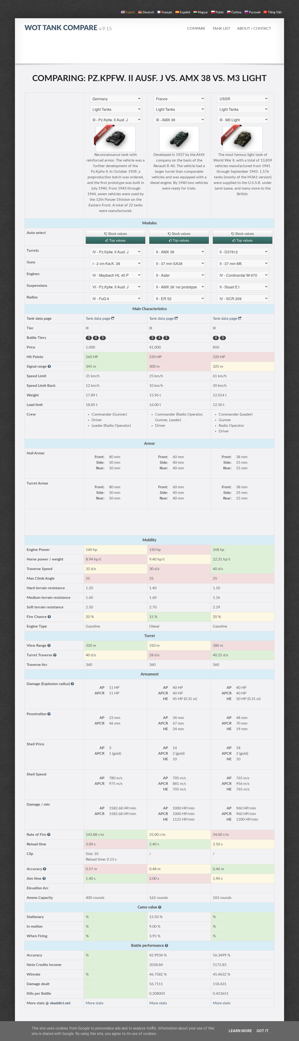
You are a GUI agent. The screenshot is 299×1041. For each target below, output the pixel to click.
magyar (203, 12)
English (130, 12)
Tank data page (98, 318)
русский (254, 12)
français (167, 12)
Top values (116, 240)
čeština (236, 12)
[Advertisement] (149, 50)
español (185, 12)
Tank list (221, 28)
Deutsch (148, 12)
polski (220, 12)
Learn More (240, 1031)
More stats (94, 1003)
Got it (262, 1031)
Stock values (117, 233)
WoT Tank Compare (68, 28)
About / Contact (254, 28)
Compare (196, 28)
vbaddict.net (60, 1003)
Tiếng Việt (275, 12)
